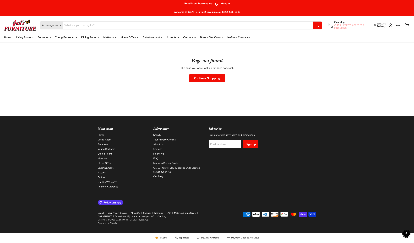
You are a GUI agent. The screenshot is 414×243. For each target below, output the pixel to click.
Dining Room (89, 37)
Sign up (250, 144)
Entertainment (152, 37)
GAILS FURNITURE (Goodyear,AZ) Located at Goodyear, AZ (126, 216)
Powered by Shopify (107, 223)
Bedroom (43, 37)
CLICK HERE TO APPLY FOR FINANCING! (349, 27)
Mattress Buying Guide (165, 163)
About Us (158, 144)
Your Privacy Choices (164, 139)
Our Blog (158, 176)
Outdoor (188, 37)
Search (157, 135)
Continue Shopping (207, 78)
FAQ (155, 158)
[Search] (317, 25)
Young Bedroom (65, 37)
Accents (172, 37)
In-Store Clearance (238, 37)
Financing (158, 153)
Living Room (23, 37)
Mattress (109, 37)
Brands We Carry (210, 37)
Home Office (129, 37)
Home (7, 37)
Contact (157, 149)
